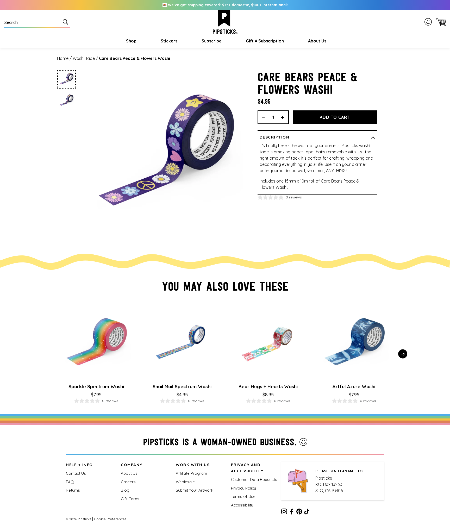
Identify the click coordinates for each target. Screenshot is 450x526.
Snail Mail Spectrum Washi (182, 387)
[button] (130, 41)
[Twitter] (299, 512)
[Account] (429, 22)
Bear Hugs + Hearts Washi (268, 387)
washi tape (84, 58)
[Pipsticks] (225, 22)
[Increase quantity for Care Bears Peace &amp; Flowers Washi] (284, 117)
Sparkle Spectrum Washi (96, 387)
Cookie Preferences (110, 519)
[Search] (66, 22)
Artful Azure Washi (354, 387)
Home (62, 58)
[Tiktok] (307, 512)
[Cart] (440, 22)
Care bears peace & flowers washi (134, 58)
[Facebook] (292, 512)
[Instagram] (284, 512)
